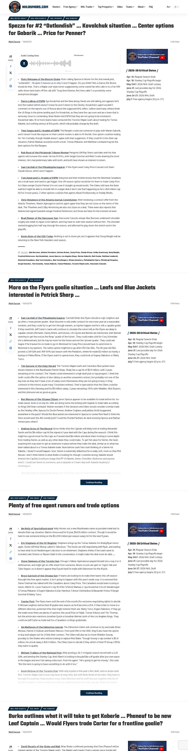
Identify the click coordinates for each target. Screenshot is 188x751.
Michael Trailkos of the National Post (41, 652)
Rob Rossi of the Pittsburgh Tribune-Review (45, 152)
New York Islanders (44, 260)
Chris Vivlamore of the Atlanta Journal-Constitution (49, 199)
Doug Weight (114, 252)
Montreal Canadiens (26, 260)
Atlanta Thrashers (48, 252)
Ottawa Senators (76, 260)
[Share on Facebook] (10, 66)
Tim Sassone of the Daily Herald (38, 366)
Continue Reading (94, 482)
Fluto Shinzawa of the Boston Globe (40, 79)
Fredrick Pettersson (26, 256)
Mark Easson (14, 41)
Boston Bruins (63, 252)
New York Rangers (60, 260)
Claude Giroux (86, 252)
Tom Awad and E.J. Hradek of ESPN (39, 177)
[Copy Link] (10, 79)
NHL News (34, 498)
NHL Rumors (71, 18)
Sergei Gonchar (24, 264)
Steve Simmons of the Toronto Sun (40, 561)
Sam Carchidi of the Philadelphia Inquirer (43, 167)
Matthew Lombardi (110, 256)
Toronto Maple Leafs (80, 264)
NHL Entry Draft (19, 18)
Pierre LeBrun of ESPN (33, 101)
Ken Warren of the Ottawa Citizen (39, 399)
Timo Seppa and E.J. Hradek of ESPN (40, 130)
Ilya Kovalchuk (42, 256)
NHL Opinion (56, 18)
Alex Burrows (34, 252)
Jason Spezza (55, 256)
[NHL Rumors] (28, 7)
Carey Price (75, 252)
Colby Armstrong (100, 252)
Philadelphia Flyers (92, 260)
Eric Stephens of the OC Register (39, 543)
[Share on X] (10, 73)
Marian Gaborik (84, 256)
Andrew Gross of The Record (36, 428)
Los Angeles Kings (69, 256)
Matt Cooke (96, 256)
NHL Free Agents (38, 18)
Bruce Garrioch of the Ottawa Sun (39, 575)
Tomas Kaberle (50, 264)
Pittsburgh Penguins (109, 260)
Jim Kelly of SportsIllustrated (37, 528)
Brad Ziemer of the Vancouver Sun (39, 218)
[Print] (10, 86)
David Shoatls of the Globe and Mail (40, 746)
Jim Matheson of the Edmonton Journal (42, 627)
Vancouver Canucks (98, 264)
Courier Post (27, 601)
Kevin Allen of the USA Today (37, 236)
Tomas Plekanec (64, 264)
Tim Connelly (37, 264)
